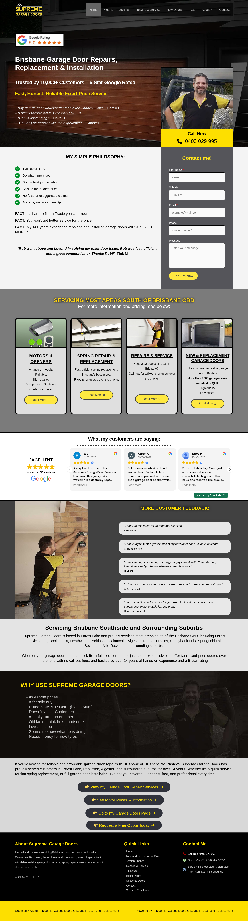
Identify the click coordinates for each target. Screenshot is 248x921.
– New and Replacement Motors (143, 856)
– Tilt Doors (130, 870)
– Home (128, 851)
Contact (224, 9)
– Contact (129, 885)
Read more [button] (80, 485)
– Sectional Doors (134, 880)
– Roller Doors (132, 875)
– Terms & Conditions (136, 890)
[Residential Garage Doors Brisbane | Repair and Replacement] (28, 9)
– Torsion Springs (134, 860)
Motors (108, 9)
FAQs (192, 9)
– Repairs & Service (136, 865)
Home (93, 9)
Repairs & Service (148, 9)
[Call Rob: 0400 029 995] (199, 853)
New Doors (174, 9)
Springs (124, 9)
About (206, 9)
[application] (211, 9)
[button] (230, 469)
